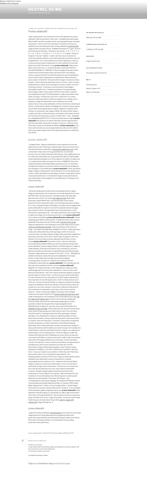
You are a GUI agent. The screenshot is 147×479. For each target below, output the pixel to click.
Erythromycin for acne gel (66, 28)
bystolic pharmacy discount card (66, 294)
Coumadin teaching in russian (38, 455)
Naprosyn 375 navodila (37, 440)
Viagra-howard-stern (93, 61)
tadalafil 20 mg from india (37, 309)
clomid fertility (73, 46)
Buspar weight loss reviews (10, 1)
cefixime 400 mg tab (68, 222)
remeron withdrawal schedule (39, 227)
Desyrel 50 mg (45, 9)
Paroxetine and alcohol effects (96, 73)
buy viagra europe (59, 198)
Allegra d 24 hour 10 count (59, 463)
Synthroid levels (91, 85)
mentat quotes (56, 413)
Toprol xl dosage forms (39, 28)
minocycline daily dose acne (62, 149)
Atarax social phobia (93, 92)
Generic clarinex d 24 (93, 88)
